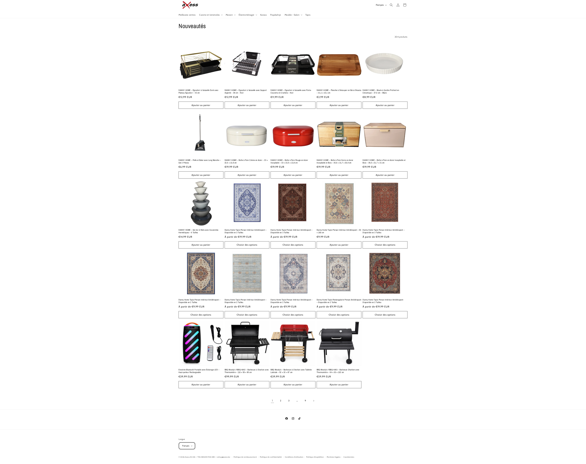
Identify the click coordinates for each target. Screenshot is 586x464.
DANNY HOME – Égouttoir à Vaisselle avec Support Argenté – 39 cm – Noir (246, 91)
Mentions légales (333, 457)
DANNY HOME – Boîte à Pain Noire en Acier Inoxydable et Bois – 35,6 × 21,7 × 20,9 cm (335, 161)
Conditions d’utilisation (294, 457)
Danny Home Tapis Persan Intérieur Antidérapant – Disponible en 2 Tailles (200, 301)
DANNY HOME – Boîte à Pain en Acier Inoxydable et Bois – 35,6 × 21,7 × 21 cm (384, 161)
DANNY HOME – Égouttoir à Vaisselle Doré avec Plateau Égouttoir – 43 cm (198, 91)
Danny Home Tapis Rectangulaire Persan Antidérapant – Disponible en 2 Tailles (339, 301)
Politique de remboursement (245, 457)
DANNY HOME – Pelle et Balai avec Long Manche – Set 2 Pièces (200, 161)
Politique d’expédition (315, 457)
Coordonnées (349, 457)
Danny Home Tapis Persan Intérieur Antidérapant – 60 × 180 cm (339, 231)
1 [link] (272, 400)
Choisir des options (247, 244)
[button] (210, 15)
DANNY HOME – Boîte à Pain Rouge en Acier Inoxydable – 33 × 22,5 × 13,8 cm (289, 161)
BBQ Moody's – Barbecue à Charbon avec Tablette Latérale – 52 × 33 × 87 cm (291, 371)
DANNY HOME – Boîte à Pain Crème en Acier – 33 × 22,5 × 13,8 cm (246, 161)
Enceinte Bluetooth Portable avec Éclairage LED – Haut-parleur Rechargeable (199, 371)
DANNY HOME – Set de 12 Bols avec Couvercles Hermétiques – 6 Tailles (198, 231)
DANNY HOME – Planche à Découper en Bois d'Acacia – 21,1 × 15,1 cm (339, 91)
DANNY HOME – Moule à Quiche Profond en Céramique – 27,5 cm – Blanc (381, 91)
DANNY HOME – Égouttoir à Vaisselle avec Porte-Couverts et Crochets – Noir (291, 91)
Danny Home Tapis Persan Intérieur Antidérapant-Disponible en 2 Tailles (383, 301)
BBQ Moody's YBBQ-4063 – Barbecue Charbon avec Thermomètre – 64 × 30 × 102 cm (338, 371)
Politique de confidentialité (271, 457)
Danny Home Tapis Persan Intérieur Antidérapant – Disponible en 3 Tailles (246, 231)
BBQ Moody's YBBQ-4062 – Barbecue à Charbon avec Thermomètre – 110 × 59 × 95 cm (247, 371)
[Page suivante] (313, 400)
